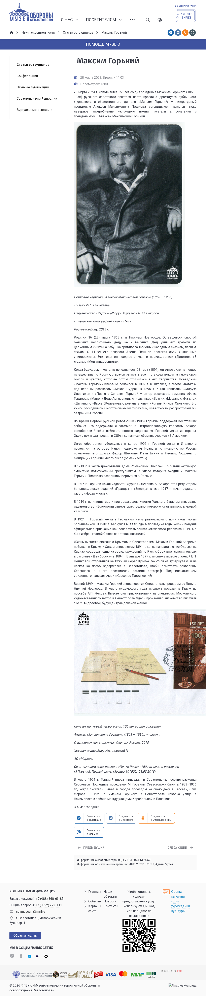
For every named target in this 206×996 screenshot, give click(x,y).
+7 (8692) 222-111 (48, 905)
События (94, 901)
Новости (110, 901)
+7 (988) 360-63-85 (50, 899)
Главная (94, 892)
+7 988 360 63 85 (186, 6)
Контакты (111, 906)
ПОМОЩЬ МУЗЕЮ (103, 44)
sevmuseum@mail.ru (30, 911)
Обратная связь (25, 935)
